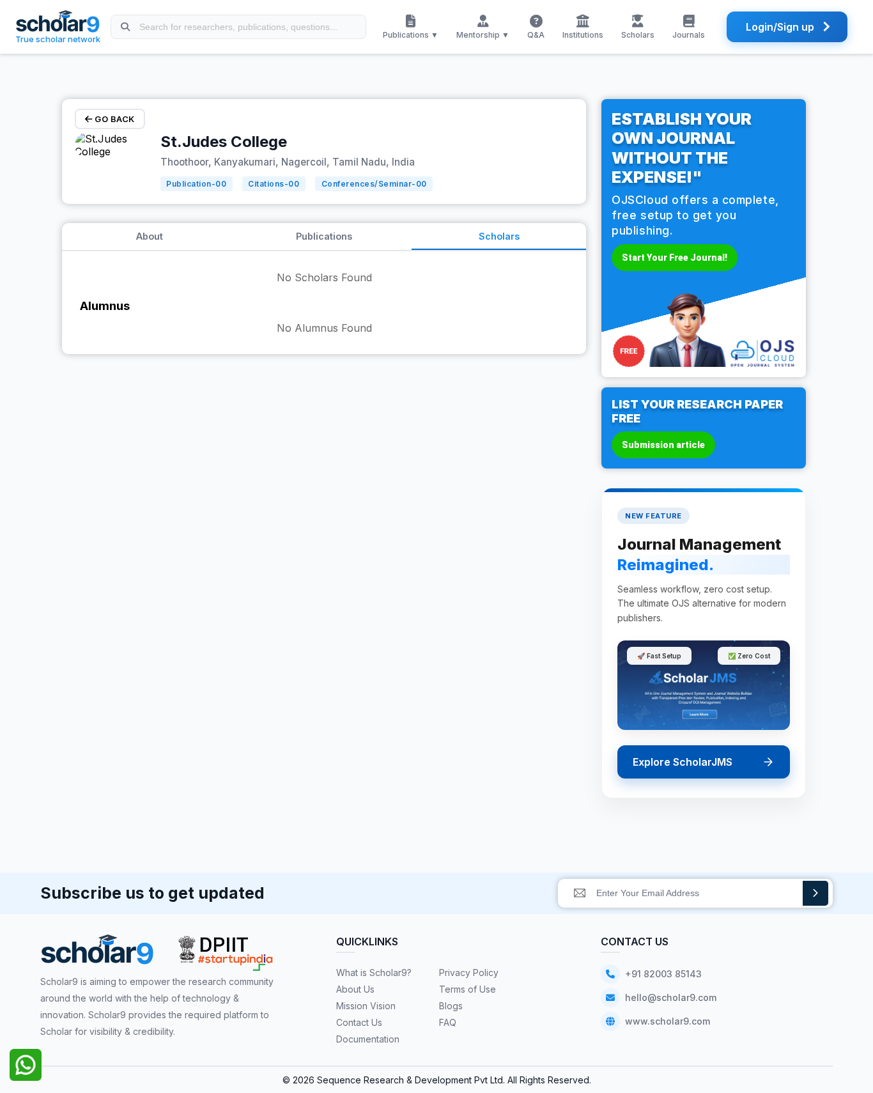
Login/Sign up (780, 26)
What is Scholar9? (374, 972)
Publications (324, 236)
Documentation (367, 1039)
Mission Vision (366, 1005)
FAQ (447, 1022)
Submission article (663, 445)
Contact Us (359, 1022)
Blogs (451, 1005)
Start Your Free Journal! (674, 257)
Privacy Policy (468, 972)
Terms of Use (467, 989)
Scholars (499, 236)
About (149, 236)
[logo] (97, 953)
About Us (355, 989)
